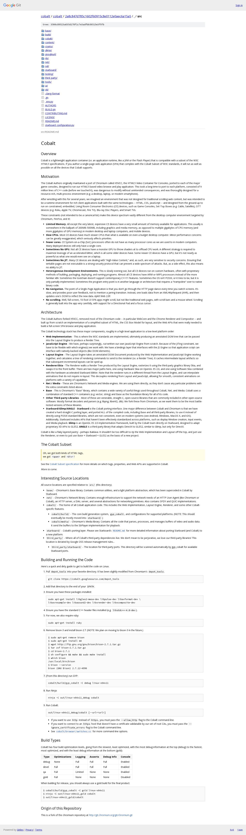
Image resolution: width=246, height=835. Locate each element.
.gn (46, 97)
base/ (48, 30)
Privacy (29, 829)
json (240, 829)
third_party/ (51, 77)
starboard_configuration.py (59, 125)
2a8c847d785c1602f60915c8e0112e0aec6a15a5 (98, 16)
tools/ (48, 81)
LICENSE (50, 117)
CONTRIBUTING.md (56, 113)
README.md (52, 121)
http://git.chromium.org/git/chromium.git (111, 815)
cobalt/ (49, 38)
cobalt (45, 16)
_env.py (49, 101)
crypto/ (49, 46)
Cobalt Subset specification (64, 464)
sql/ (47, 66)
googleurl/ (50, 54)
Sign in (239, 5)
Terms (38, 829)
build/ (48, 34)
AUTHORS (50, 105)
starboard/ (51, 70)
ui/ (46, 85)
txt (232, 829)
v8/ (47, 89)
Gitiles (20, 829)
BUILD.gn (50, 109)
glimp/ (48, 50)
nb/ (47, 58)
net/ (47, 62)
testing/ (49, 74)
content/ (49, 42)
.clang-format (52, 93)
